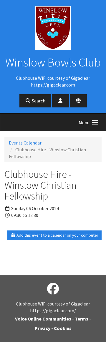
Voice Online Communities (43, 319)
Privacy (42, 328)
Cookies (63, 328)
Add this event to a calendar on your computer (57, 235)
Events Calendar (25, 143)
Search (38, 101)
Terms (81, 319)
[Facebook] (53, 289)
